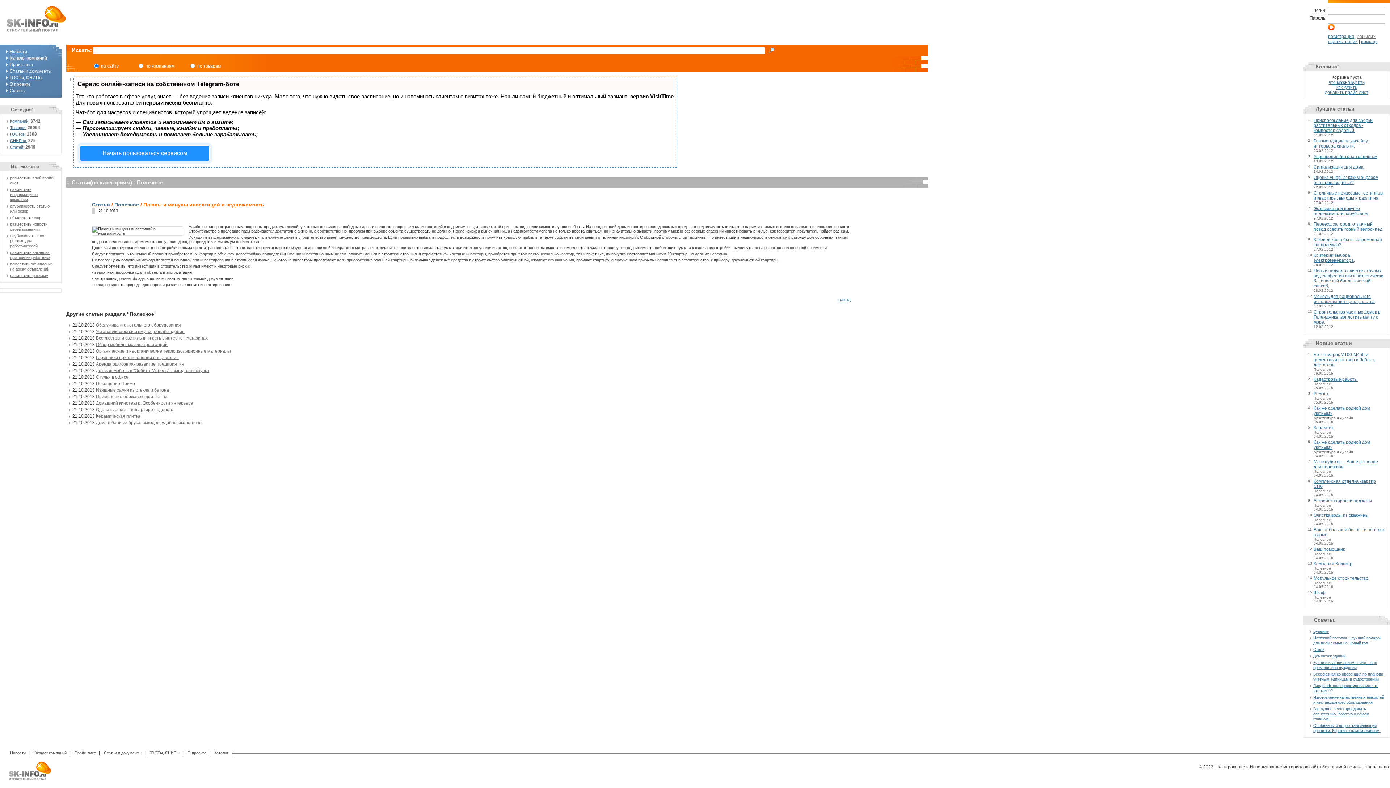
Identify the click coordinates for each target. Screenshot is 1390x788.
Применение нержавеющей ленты (131, 396)
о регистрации (1343, 41)
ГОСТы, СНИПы (26, 77)
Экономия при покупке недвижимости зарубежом (1341, 211)
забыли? (1366, 36)
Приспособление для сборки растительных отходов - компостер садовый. (1343, 125)
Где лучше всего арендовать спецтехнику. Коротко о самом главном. (1341, 714)
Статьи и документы (123, 753)
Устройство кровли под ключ (1343, 500)
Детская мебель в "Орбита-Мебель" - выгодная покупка (152, 370)
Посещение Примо (115, 383)
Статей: (17, 147)
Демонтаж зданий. (1330, 656)
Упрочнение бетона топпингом (1345, 156)
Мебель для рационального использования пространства (1344, 299)
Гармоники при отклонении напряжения (137, 357)
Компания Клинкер (1333, 563)
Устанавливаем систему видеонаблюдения (140, 331)
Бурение (1321, 631)
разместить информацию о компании (24, 194)
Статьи (101, 205)
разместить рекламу (29, 275)
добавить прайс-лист (1346, 92)
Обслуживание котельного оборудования (138, 325)
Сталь (1318, 649)
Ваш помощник (1329, 549)
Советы (18, 90)
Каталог (221, 753)
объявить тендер (25, 218)
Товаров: (18, 127)
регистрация (1341, 36)
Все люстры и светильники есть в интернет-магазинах (152, 338)
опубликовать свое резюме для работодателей (27, 241)
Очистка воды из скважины (1341, 515)
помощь (1369, 41)
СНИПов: (18, 141)
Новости (18, 51)
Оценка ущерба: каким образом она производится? (1346, 180)
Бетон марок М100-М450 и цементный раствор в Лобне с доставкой (1345, 359)
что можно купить (1347, 82)
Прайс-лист (22, 64)
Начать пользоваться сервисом (144, 153)
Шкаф (1320, 592)
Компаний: (19, 121)
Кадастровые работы (1336, 379)
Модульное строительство (1341, 578)
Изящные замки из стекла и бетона (132, 390)
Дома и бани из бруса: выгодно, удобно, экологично (149, 422)
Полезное (126, 205)
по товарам (209, 66)
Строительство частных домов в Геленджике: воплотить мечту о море (1347, 317)
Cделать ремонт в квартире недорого (134, 409)
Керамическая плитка (118, 416)
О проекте (20, 84)
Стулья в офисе (112, 377)
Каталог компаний (28, 58)
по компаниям (160, 66)
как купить (1346, 87)
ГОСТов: (18, 134)
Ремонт (1321, 393)
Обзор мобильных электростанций (132, 344)
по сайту (110, 66)
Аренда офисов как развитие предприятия (140, 364)
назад (844, 299)
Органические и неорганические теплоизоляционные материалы (163, 351)
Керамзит (1324, 427)
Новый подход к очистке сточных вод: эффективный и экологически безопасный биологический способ (1348, 278)
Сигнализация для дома (1339, 167)
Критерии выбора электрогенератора (1334, 258)
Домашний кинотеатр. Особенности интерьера (144, 403)
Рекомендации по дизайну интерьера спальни (1341, 144)
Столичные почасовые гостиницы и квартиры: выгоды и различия (1348, 196)
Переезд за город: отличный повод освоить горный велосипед (1348, 227)
